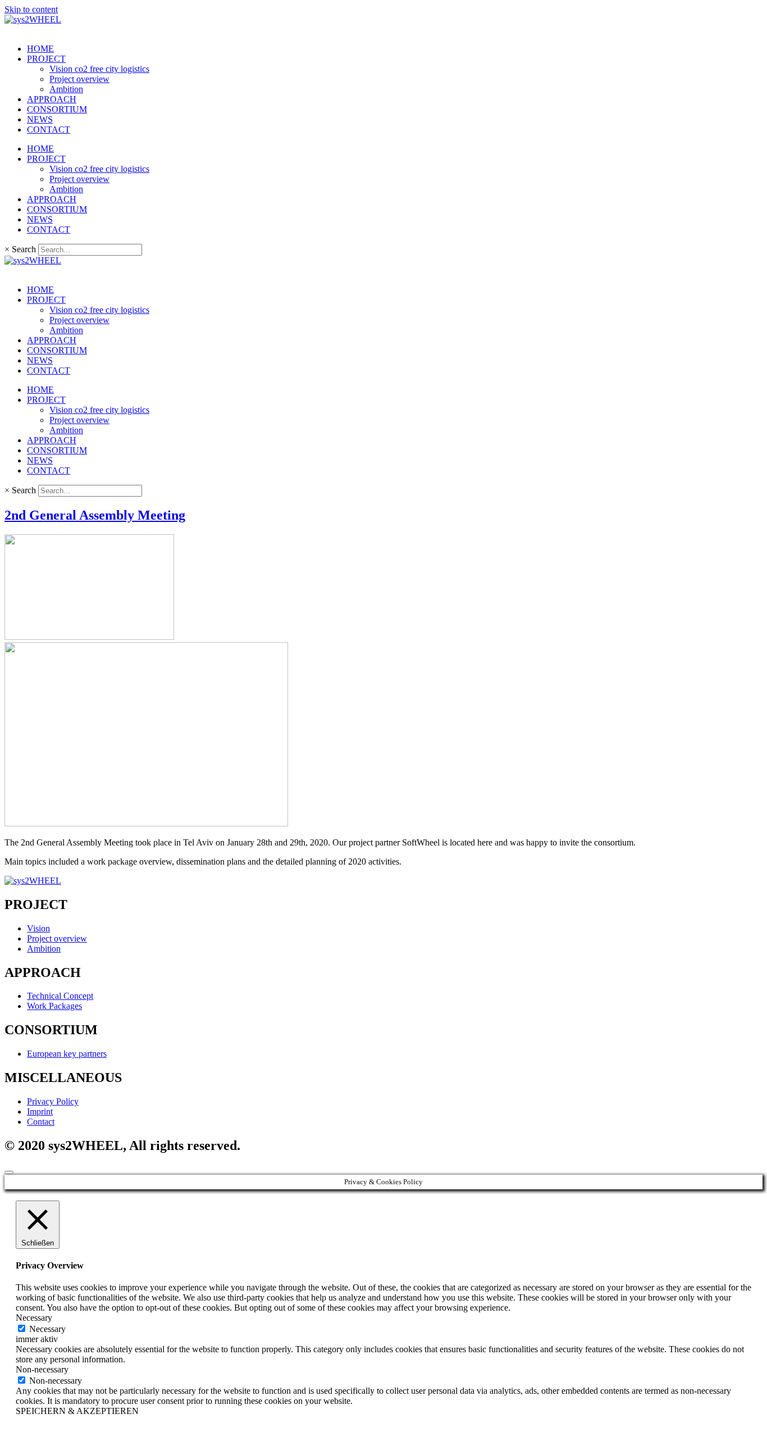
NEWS (40, 119)
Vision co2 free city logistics (99, 69)
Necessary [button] (34, 1317)
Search (24, 249)
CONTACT (48, 129)
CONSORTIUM (57, 109)
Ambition (66, 89)
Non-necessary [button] (42, 1369)
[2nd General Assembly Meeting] (89, 637)
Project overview (79, 79)
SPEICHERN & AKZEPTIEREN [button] (77, 1411)
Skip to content (31, 9)
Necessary (47, 1329)
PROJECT (46, 58)
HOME (40, 48)
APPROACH (51, 99)
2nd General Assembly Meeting (94, 515)
